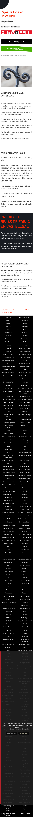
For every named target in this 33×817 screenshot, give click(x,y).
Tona (24, 500)
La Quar (8, 584)
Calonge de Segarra (25, 317)
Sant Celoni (8, 587)
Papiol (25, 630)
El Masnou (25, 411)
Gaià (24, 611)
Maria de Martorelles (8, 399)
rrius (24, 647)
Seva (24, 574)
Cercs (8, 556)
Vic (8, 363)
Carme (8, 547)
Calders (24, 494)
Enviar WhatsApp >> (15, 48)
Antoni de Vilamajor (25, 452)
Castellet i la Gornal (8, 644)
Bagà (24, 449)
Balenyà (8, 419)
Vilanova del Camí (8, 482)
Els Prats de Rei (8, 382)
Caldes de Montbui (8, 537)
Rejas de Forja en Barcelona (15, 55)
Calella (8, 323)
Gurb (8, 650)
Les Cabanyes (8, 396)
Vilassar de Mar (8, 500)
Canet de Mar (25, 509)
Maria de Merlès (25, 402)
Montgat (8, 621)
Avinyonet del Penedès (8, 491)
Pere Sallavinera (8, 534)
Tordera (24, 587)
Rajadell (24, 568)
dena (8, 550)
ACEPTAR (24, 733)
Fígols (8, 599)
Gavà (24, 433)
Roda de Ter (8, 332)
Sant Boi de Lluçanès (24, 475)
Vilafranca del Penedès (8, 485)
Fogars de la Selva (24, 596)
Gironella (25, 602)
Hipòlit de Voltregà (25, 534)
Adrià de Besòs (24, 460)
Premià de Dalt (8, 571)
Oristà (25, 577)
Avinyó (25, 491)
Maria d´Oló (8, 580)
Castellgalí (24, 636)
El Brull (8, 605)
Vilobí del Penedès (25, 405)
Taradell (24, 593)
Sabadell (8, 351)
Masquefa (25, 379)
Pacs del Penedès (24, 565)
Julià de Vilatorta (24, 580)
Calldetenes (25, 320)
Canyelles (8, 506)
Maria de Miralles (8, 402)
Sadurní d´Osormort (8, 360)
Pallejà (25, 633)
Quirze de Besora (24, 528)
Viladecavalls (25, 485)
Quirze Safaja (25, 525)
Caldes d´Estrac (8, 494)
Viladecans (8, 488)
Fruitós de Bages (24, 522)
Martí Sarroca (8, 624)
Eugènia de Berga (24, 422)
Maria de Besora (25, 608)
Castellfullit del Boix (8, 639)
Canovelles (8, 509)
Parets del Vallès (8, 433)
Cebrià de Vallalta (8, 475)
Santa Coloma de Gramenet (8, 426)
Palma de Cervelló (8, 633)
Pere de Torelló (25, 516)
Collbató (8, 348)
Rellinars (8, 568)
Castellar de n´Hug (25, 376)
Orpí (8, 577)
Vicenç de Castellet (8, 512)
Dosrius (8, 336)
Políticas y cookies (25, 814)
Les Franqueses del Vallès (25, 392)
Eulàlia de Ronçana (25, 419)
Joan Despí (24, 503)
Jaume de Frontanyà (8, 366)
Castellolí (25, 627)
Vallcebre (8, 339)
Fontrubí (8, 614)
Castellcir (8, 553)
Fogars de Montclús (8, 596)
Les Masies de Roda (8, 391)
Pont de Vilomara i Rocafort (8, 809)
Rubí (24, 329)
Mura (8, 329)
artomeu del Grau (24, 478)
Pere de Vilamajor (8, 516)
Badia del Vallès (8, 466)
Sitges (8, 574)
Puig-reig (8, 647)
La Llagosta (8, 522)
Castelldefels (25, 550)
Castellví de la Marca (24, 559)
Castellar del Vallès (25, 373)
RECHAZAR (11, 733)
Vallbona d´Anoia (25, 339)
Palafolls (8, 565)
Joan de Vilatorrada (25, 363)
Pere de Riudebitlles (8, 540)
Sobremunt (24, 571)
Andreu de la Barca (25, 455)
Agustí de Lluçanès (8, 460)
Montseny (25, 497)
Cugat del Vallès (25, 351)
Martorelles (24, 426)
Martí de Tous (25, 624)
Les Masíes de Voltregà (24, 388)
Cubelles (24, 336)
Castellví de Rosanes (8, 559)
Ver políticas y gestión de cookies (17, 729)
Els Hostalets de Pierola (8, 415)
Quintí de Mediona (8, 531)
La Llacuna (24, 605)
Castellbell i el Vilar (8, 373)
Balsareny (25, 440)
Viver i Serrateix (8, 405)
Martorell (25, 443)
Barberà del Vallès (8, 440)
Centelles (25, 556)
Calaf (24, 370)
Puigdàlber (8, 630)
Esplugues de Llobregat (8, 602)
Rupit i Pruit (8, 370)
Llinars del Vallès (8, 388)
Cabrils (8, 452)
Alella (24, 446)
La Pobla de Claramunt (8, 519)
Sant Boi (8, 478)
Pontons (24, 806)
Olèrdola (24, 547)
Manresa (8, 326)
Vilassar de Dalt (25, 466)
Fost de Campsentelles (8, 525)
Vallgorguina (8, 443)
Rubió (25, 323)
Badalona (25, 488)
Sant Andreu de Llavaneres (8, 456)
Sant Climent (25, 584)
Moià (8, 636)
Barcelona (8, 317)
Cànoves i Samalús (25, 506)
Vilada (25, 360)
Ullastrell (25, 562)
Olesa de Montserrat (8, 437)
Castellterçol (8, 562)
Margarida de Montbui (25, 621)
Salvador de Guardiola (25, 512)
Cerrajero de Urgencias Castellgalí (8, 814)
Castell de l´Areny (24, 644)
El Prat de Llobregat (24, 415)
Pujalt (25, 809)
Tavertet (24, 590)
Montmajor (24, 618)
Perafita (24, 430)
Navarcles (25, 326)
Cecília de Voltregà (25, 354)
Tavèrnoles (8, 593)
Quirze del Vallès (8, 528)
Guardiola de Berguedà (25, 650)
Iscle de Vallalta (25, 366)
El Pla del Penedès (25, 348)
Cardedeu (25, 382)
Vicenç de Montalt (24, 472)
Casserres (24, 543)
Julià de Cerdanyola (8, 503)
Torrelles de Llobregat (8, 608)
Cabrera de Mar (25, 482)
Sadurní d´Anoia (8, 354)
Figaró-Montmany (24, 599)
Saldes (25, 345)
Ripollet (24, 332)
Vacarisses (8, 342)
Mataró (25, 463)
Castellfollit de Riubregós (24, 640)
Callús (8, 320)
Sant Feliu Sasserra (25, 537)
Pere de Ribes (24, 540)
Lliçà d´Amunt (24, 408)
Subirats (8, 345)
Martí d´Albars (8, 543)
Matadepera (8, 379)
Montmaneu (8, 618)
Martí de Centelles (8, 627)
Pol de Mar (24, 531)
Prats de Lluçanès (8, 806)
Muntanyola (8, 497)
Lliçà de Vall (8, 408)
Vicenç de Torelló (24, 357)
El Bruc (8, 411)
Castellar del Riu (8, 376)
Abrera (8, 590)
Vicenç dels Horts (8, 357)
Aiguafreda (8, 449)
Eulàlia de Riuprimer (8, 422)
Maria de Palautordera (25, 399)
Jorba (25, 614)
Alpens (8, 446)
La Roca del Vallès (24, 396)
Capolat (8, 385)
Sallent (8, 463)
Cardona (24, 553)
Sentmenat (8, 611)
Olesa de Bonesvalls (25, 437)
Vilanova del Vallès (25, 469)
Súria (24, 342)
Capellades (24, 385)
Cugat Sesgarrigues (8, 472)
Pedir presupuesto (16, 41)
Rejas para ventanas (5, 55)
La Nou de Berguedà (24, 519)
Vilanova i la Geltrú (8, 469)
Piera (8, 430)
